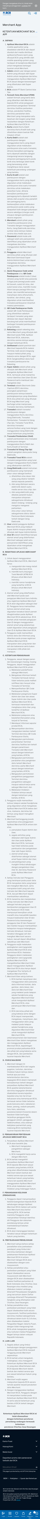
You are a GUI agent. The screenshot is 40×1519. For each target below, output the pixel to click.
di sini (18, 1500)
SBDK (5, 1478)
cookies (25, 6)
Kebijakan (14, 1478)
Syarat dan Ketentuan (28, 1478)
